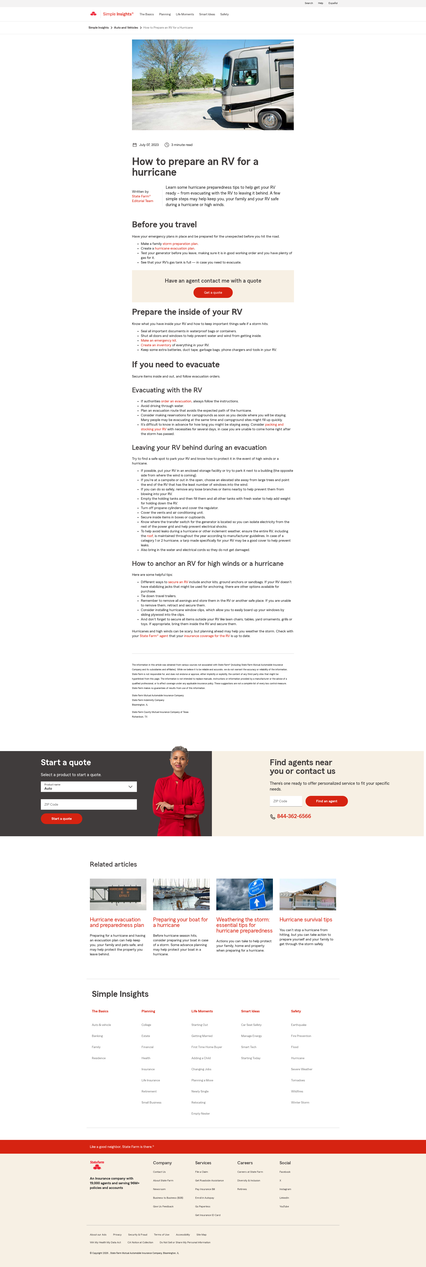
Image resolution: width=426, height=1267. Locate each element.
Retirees (242, 1189)
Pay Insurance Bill (205, 1189)
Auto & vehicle (101, 1025)
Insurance (148, 1069)
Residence (99, 1058)
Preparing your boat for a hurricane (180, 922)
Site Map (202, 1234)
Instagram (285, 1189)
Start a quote (61, 818)
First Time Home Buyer (206, 1047)
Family (96, 1047)
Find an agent (326, 801)
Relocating (198, 1102)
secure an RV (178, 582)
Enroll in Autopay (204, 1197)
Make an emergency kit (158, 340)
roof (150, 536)
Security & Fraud (137, 1234)
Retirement (149, 1091)
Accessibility (183, 1234)
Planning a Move (202, 1080)
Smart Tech (248, 1047)
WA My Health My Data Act (105, 1242)
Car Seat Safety (251, 1025)
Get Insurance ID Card (208, 1215)
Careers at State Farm (250, 1172)
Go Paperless (202, 1206)
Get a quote (213, 292)
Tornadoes (298, 1080)
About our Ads (98, 1234)
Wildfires (297, 1091)
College (146, 1025)
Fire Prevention (301, 1036)
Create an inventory (156, 345)
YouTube (284, 1206)
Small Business (151, 1102)
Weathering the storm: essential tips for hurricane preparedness (244, 925)
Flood (294, 1047)
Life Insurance (151, 1080)
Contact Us (159, 1172)
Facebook (285, 1172)
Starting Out (199, 1025)
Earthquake (298, 1025)
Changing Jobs (201, 1069)
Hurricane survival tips (306, 920)
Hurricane (297, 1058)
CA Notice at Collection (140, 1242)
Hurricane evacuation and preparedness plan (117, 922)
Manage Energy (251, 1036)
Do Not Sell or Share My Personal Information (185, 1242)
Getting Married (202, 1036)
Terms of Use (161, 1234)
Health (146, 1058)
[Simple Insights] (118, 16)
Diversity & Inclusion (248, 1180)
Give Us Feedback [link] (163, 1206)
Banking (97, 1036)
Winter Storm (300, 1102)
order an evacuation (176, 401)
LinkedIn (284, 1197)
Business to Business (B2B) (168, 1197)
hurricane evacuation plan (174, 248)
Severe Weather (301, 1069)
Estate (146, 1036)
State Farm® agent (154, 636)
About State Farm (163, 1180)
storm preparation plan (180, 244)
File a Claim (201, 1172)
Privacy (117, 1234)
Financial (148, 1047)
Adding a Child (201, 1058)
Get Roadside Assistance (209, 1180)
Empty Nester (200, 1113)
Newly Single (200, 1091)
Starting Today (250, 1058)
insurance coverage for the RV (207, 636)
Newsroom (159, 1189)
